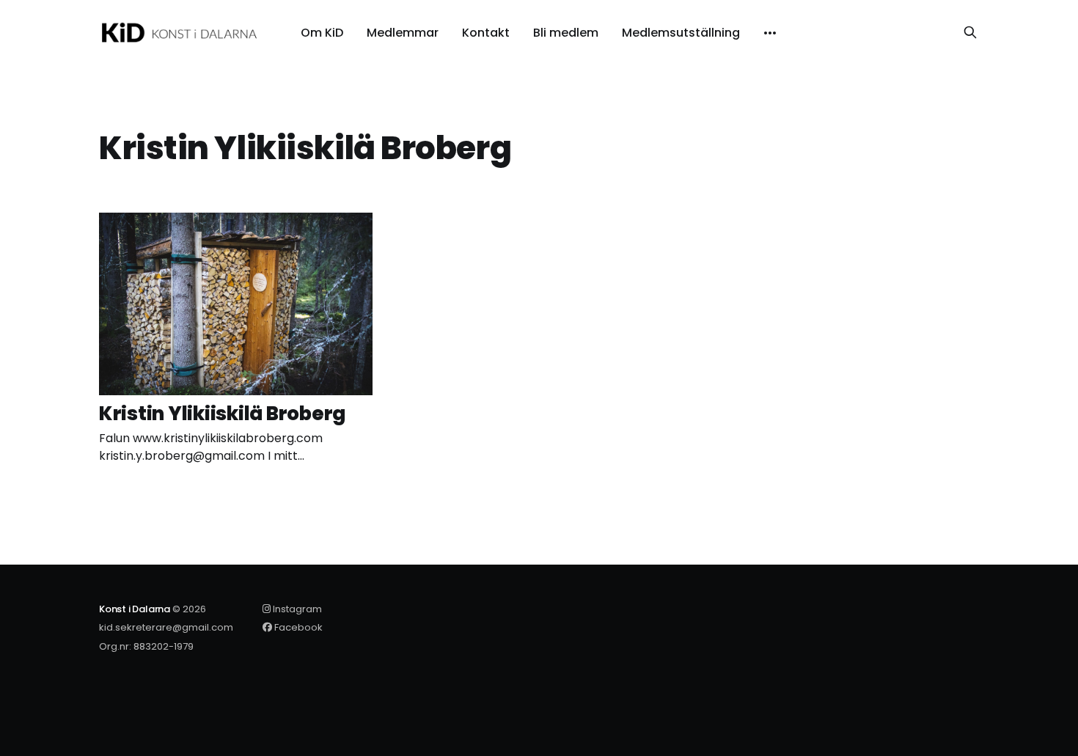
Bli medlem (565, 33)
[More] (770, 33)
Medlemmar (403, 33)
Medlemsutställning (681, 33)
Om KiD (322, 33)
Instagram (296, 609)
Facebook (297, 627)
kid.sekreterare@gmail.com (166, 627)
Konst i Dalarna (134, 609)
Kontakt (486, 33)
